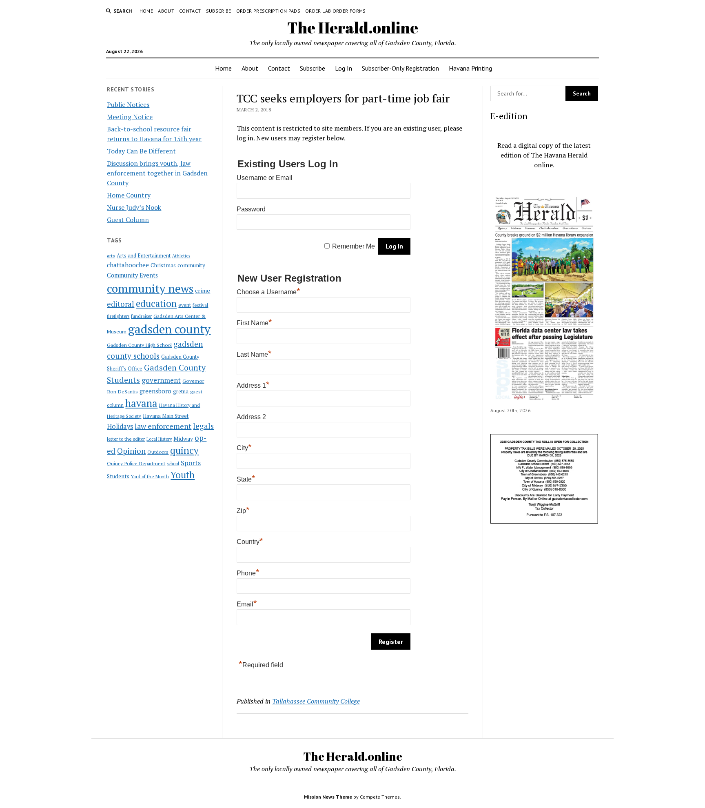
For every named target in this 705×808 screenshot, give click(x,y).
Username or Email (265, 177)
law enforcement (163, 426)
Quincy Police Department (136, 463)
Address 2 (251, 416)
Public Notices (128, 104)
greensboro (155, 391)
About (166, 11)
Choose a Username (268, 292)
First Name (254, 323)
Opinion (131, 451)
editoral (120, 304)
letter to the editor (126, 439)
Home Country (129, 195)
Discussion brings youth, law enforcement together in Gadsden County (157, 173)
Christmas (163, 265)
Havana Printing (470, 68)
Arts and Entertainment (144, 255)
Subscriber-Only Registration (400, 68)
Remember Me (353, 246)
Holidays (120, 426)
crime (202, 290)
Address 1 (253, 385)
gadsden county (169, 329)
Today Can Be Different (141, 151)
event (184, 305)
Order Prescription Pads (268, 11)
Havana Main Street (165, 416)
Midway (183, 438)
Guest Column (128, 219)
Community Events (132, 275)
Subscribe (218, 11)
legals (203, 426)
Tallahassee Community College (316, 701)
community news (150, 288)
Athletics (181, 256)
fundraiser (141, 316)
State (246, 479)
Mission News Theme (328, 797)
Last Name (254, 354)
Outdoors (157, 451)
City (244, 447)
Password (251, 209)
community (191, 265)
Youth (183, 474)
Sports (191, 462)
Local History (159, 439)
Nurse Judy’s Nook (134, 207)
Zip (243, 510)
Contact (190, 11)
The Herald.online (352, 27)
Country (250, 541)
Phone (248, 573)
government (161, 380)
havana (141, 403)
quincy (184, 450)
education (156, 303)
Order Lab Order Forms (335, 11)
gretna (180, 391)
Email (247, 604)
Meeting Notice (130, 116)
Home (146, 11)
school (173, 463)
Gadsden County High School (139, 345)
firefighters (118, 316)
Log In (343, 68)
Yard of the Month (150, 476)
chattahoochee (128, 265)
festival (200, 305)
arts (111, 256)
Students (118, 476)
